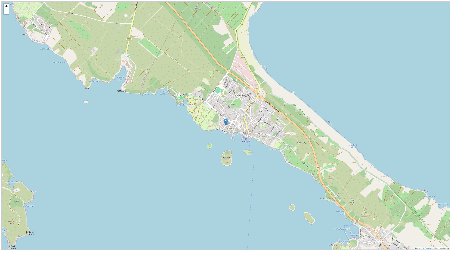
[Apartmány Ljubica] (226, 122)
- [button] (6, 11)
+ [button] (6, 6)
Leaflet (418, 248)
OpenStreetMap (431, 248)
